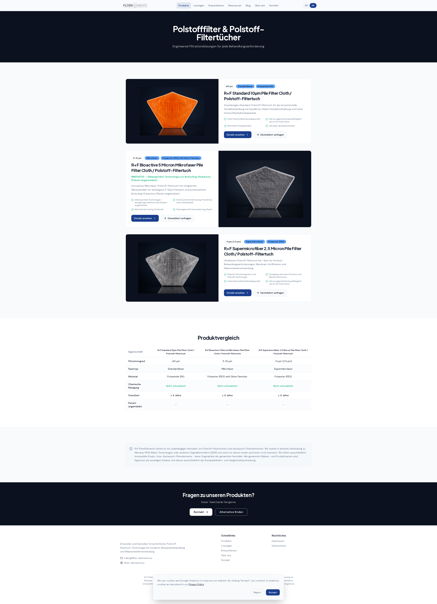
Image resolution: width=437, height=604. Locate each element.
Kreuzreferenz (216, 5)
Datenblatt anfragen (272, 134)
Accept (273, 592)
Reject (257, 592)
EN (306, 5)
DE (313, 5)
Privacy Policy (196, 584)
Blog (248, 5)
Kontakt (273, 5)
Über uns (260, 5)
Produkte (184, 5)
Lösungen (198, 5)
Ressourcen (234, 5)
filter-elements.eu (134, 562)
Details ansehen (236, 134)
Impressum (278, 540)
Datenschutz (279, 545)
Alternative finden (231, 512)
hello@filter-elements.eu (138, 558)
